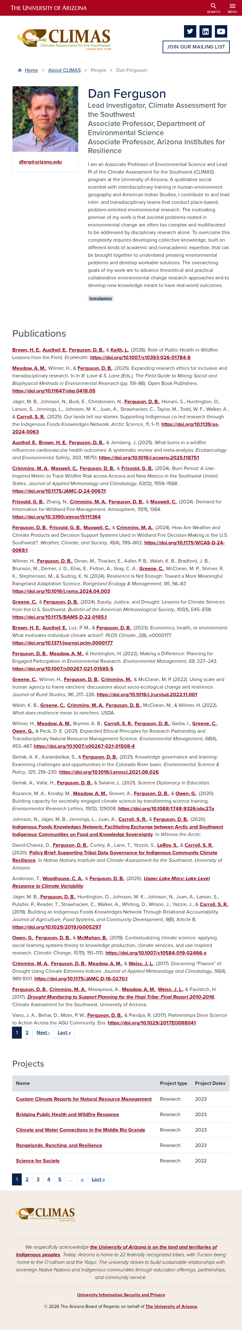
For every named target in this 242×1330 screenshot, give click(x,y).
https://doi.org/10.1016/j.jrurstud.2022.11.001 (147, 694)
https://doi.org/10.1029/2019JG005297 (56, 927)
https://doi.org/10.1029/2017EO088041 (152, 1023)
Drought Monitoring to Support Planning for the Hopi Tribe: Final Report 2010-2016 (120, 997)
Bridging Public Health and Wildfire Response (67, 1114)
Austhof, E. (54, 350)
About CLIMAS (64, 70)
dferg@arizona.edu (40, 162)
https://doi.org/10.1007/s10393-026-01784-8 (140, 357)
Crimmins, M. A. (30, 468)
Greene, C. (151, 568)
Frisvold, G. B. (137, 468)
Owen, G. (22, 731)
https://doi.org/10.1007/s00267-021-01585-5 (62, 669)
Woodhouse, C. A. (63, 878)
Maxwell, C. (64, 468)
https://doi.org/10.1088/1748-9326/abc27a (166, 808)
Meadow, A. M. (29, 368)
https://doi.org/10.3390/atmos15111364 (56, 517)
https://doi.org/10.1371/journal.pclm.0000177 (62, 643)
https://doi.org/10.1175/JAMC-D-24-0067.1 (59, 491)
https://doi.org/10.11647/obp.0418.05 (53, 391)
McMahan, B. (92, 938)
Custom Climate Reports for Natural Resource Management (84, 1099)
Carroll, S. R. (31, 417)
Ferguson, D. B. (86, 350)
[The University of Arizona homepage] (54, 8)
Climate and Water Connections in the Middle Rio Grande (80, 1130)
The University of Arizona (171, 1306)
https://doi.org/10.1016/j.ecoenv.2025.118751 (149, 458)
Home (31, 70)
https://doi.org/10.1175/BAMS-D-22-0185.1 (59, 617)
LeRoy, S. (167, 845)
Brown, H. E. (26, 350)
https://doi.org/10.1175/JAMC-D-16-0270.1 (81, 979)
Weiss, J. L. (141, 963)
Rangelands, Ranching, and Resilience (59, 1145)
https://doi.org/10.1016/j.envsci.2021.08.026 (109, 772)
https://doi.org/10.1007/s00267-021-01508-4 (84, 746)
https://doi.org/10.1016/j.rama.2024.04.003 (61, 591)
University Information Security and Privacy (121, 1295)
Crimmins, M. (116, 679)
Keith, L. (120, 350)
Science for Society (38, 1161)
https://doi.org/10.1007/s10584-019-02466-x (156, 953)
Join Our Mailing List (196, 47)
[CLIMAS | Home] (64, 39)
